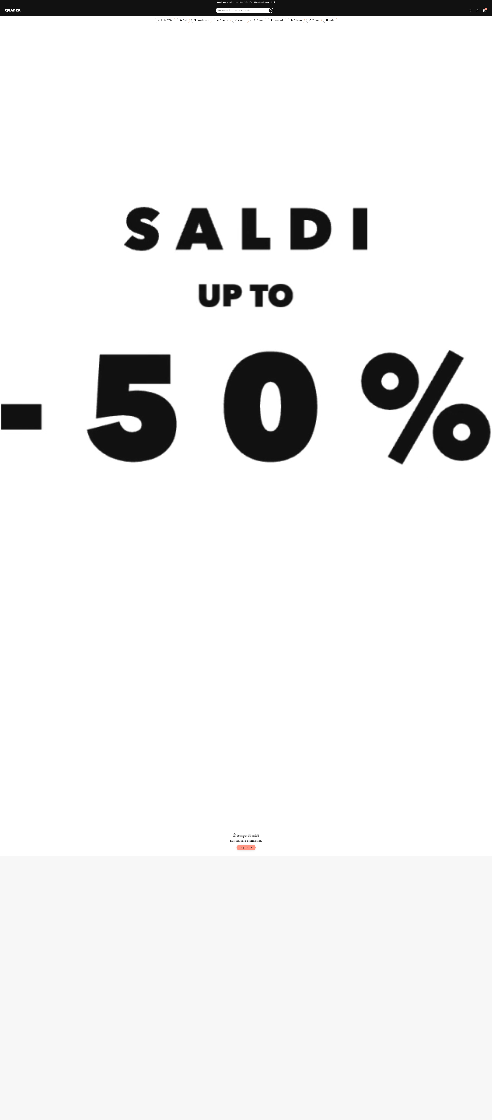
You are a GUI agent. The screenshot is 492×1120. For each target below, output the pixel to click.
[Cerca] (271, 10)
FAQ (257, 2)
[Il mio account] (478, 10)
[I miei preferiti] (471, 10)
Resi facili (250, 2)
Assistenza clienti (267, 2)
